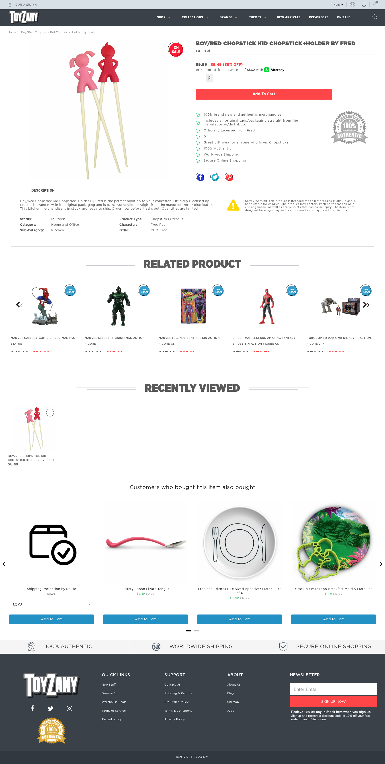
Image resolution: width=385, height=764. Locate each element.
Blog (230, 693)
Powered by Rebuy (192, 636)
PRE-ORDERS (319, 17)
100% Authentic (26, 4)
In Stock (58, 219)
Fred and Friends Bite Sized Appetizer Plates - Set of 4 (239, 591)
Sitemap (233, 702)
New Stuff (109, 684)
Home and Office (65, 224)
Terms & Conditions (178, 710)
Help (337, 4)
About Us (234, 684)
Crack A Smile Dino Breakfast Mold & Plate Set (333, 589)
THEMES (255, 17)
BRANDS (226, 17)
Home (12, 32)
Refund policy (112, 719)
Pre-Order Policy (176, 702)
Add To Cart (264, 94)
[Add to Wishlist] (209, 78)
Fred (154, 224)
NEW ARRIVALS (289, 17)
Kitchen (57, 230)
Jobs (230, 710)
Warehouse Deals (114, 702)
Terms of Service (114, 710)
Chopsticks (160, 219)
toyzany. (199, 757)
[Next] (19, 304)
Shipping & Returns (178, 693)
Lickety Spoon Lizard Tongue (145, 589)
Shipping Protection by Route (51, 589)
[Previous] (4, 564)
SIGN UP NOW (333, 701)
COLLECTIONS (192, 17)
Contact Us (172, 684)
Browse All (109, 693)
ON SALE (343, 17)
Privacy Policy (174, 719)
